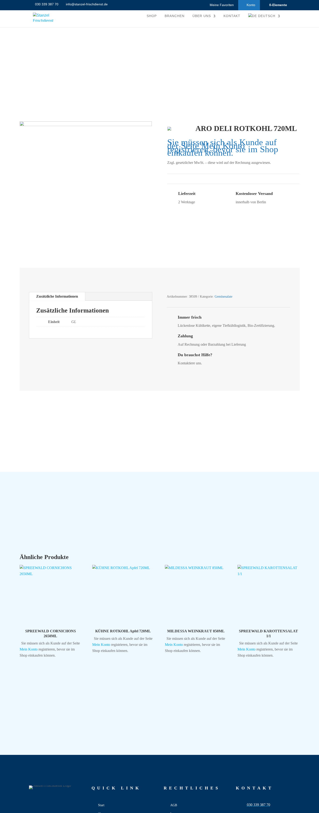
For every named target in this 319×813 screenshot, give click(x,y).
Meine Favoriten (222, 5)
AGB (173, 805)
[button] (24, 570)
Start (101, 805)
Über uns (201, 16)
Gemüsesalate (223, 296)
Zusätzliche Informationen (57, 296)
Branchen (174, 16)
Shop (152, 16)
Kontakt (231, 16)
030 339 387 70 (258, 805)
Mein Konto (223, 146)
